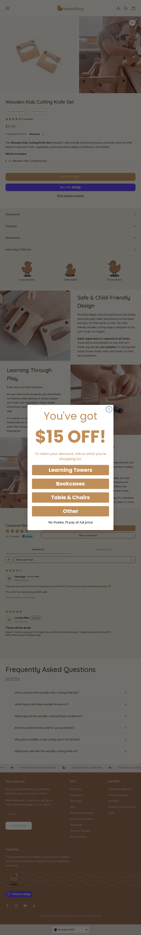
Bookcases (70, 483)
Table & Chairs (70, 497)
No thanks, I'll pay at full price (70, 522)
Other (70, 511)
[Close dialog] (109, 409)
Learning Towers (71, 470)
